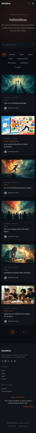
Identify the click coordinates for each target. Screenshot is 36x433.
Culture (10, 58)
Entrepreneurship (22, 58)
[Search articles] (28, 3)
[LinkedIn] (5, 361)
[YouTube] (15, 361)
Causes (30, 54)
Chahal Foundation (6, 391)
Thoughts (18, 67)
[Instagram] (8, 361)
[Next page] (27, 332)
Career (21, 54)
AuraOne (3, 388)
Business (12, 54)
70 (23, 332)
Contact (3, 379)
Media (3, 376)
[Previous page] (8, 332)
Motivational (12, 63)
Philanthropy (24, 63)
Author (3, 370)
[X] (2, 361)
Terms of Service (23, 426)
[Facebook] (12, 361)
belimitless (6, 350)
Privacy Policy (12, 426)
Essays (3, 373)
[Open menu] (33, 3)
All (4, 54)
